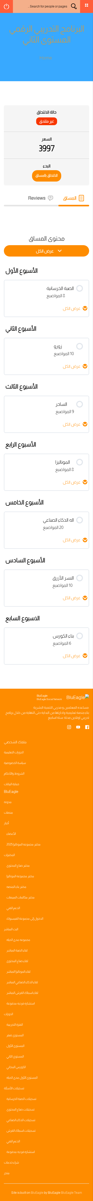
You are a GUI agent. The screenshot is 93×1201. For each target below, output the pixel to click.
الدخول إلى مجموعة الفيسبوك (24, 918)
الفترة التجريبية (14, 1024)
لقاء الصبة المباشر (17, 950)
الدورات (8, 1014)
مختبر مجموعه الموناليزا (20, 876)
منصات (8, 812)
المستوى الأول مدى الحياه (21, 1077)
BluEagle (37, 1193)
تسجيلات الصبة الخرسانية (21, 1099)
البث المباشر (11, 929)
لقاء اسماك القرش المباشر (22, 993)
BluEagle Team (71, 1193)
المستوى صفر (15, 1035)
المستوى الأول (15, 1046)
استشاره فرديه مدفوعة (20, 1003)
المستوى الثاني (15, 1056)
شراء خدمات (11, 1162)
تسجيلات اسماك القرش (21, 1130)
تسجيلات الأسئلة (14, 1088)
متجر (7, 1173)
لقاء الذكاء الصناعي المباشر (22, 982)
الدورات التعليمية (14, 752)
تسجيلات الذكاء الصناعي (20, 1120)
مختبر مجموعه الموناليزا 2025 (23, 844)
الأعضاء (11, 834)
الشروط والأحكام (14, 773)
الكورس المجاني (16, 1067)
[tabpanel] (46, 215)
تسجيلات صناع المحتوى (20, 1109)
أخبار (6, 823)
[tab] (73, 198)
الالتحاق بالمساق (46, 175)
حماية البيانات (11, 784)
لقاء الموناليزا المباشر (18, 971)
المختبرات (9, 855)
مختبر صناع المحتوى (18, 865)
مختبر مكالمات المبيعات (20, 897)
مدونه (8, 802)
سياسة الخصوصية (15, 763)
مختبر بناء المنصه (16, 887)
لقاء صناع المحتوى (17, 961)
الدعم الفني (13, 908)
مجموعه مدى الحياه (18, 940)
